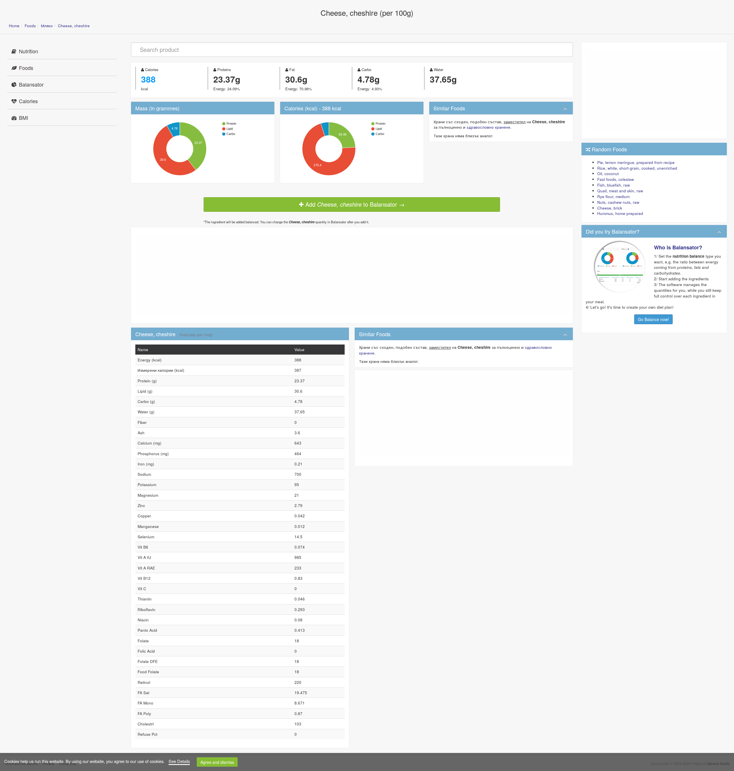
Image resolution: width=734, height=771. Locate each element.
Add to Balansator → (354, 204)
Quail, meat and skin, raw (620, 190)
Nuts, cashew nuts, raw (618, 202)
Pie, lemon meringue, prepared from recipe (636, 162)
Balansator (31, 84)
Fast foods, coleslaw (615, 179)
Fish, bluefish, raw (613, 185)
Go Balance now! (653, 319)
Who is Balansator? (678, 247)
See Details (179, 761)
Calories (28, 101)
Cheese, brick (609, 208)
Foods (30, 25)
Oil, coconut (608, 173)
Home (14, 25)
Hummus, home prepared (620, 213)
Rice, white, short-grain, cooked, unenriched (637, 168)
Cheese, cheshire (74, 25)
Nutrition (28, 51)
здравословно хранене (488, 127)
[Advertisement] (352, 274)
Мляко (47, 25)
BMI (23, 117)
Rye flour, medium (613, 196)
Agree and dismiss (217, 762)
